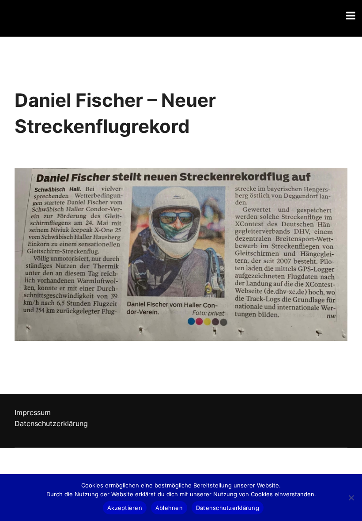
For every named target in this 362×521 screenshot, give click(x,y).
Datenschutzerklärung (51, 423)
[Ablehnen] (351, 497)
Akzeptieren (124, 507)
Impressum (33, 412)
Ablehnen (169, 507)
